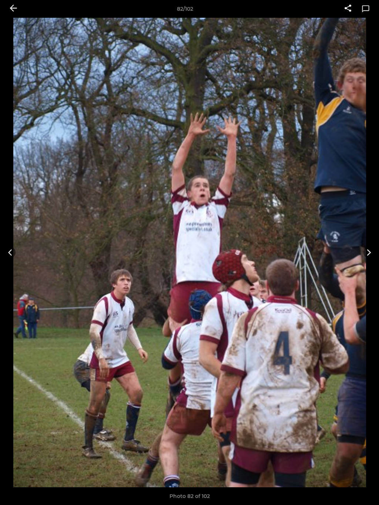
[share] (347, 9)
